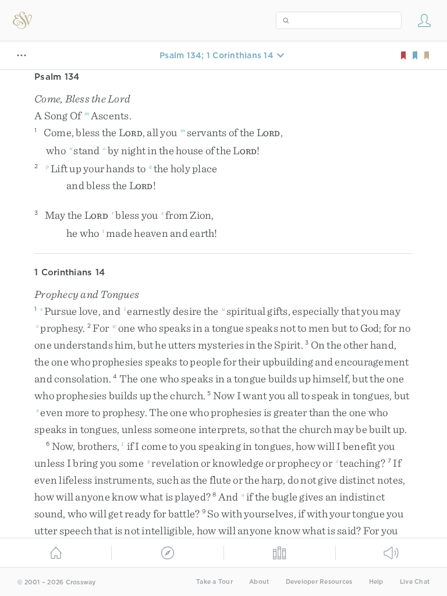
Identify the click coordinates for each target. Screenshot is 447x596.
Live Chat (415, 582)
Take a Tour (214, 582)
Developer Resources (319, 582)
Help (376, 582)
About (259, 582)
